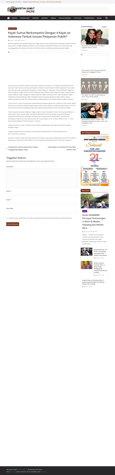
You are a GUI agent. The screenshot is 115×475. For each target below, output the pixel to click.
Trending (35, 18)
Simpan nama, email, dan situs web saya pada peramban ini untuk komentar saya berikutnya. (40, 218)
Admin (96, 231)
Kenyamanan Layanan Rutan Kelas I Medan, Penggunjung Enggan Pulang (23, 148)
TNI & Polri (77, 18)
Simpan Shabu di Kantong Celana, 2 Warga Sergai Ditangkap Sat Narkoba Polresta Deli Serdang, (100, 267)
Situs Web (9, 208)
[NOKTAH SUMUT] (8, 18)
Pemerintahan (89, 18)
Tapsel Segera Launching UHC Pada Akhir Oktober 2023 (62, 148)
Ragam (99, 18)
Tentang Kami (24, 18)
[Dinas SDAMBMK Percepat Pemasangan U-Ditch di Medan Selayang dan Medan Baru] (95, 201)
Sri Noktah (22, 40)
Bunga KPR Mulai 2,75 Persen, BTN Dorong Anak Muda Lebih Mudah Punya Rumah (100, 252)
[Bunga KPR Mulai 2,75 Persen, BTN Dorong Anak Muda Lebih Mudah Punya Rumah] (86, 254)
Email (8, 200)
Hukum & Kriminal (65, 18)
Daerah (53, 18)
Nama (9, 191)
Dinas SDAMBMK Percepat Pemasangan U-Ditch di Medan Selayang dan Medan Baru (93, 221)
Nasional (45, 18)
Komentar (10, 167)
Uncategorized (12, 28)
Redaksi (14, 18)
